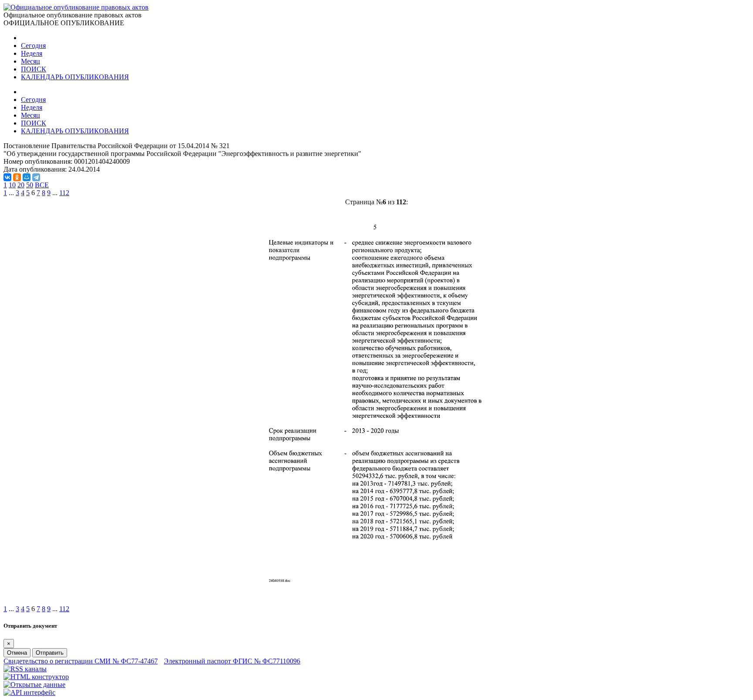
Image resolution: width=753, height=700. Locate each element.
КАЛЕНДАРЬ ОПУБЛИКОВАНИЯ (75, 77)
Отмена (17, 652)
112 (64, 192)
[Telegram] (36, 177)
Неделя (31, 53)
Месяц (30, 61)
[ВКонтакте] (7, 177)
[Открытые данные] (34, 684)
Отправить (50, 652)
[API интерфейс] (29, 692)
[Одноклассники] (17, 177)
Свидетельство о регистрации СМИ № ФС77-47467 (80, 661)
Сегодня (33, 45)
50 (29, 185)
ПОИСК (33, 69)
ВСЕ (42, 185)
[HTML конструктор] (36, 676)
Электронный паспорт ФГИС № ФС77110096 (232, 661)
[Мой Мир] (27, 177)
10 (12, 185)
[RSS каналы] (25, 669)
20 (20, 185)
